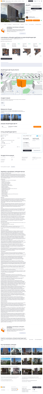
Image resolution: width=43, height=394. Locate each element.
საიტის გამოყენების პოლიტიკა (36, 6)
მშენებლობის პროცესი (16, 24)
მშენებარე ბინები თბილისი (4, 72)
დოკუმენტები (10, 24)
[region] (21, 84)
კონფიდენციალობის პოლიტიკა (26, 389)
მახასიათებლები (31, 24)
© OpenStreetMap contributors (39, 94)
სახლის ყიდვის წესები (14, 390)
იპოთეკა (26, 24)
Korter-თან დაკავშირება (14, 388)
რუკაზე (5, 24)
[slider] (1, 147)
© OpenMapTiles (35, 94)
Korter (26, 3)
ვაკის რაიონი (10, 72)
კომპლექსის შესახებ (38, 24)
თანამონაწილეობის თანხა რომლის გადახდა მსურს (7, 140)
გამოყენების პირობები (25, 390)
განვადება (22, 24)
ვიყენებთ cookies (24, 388)
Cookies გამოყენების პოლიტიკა (36, 5)
